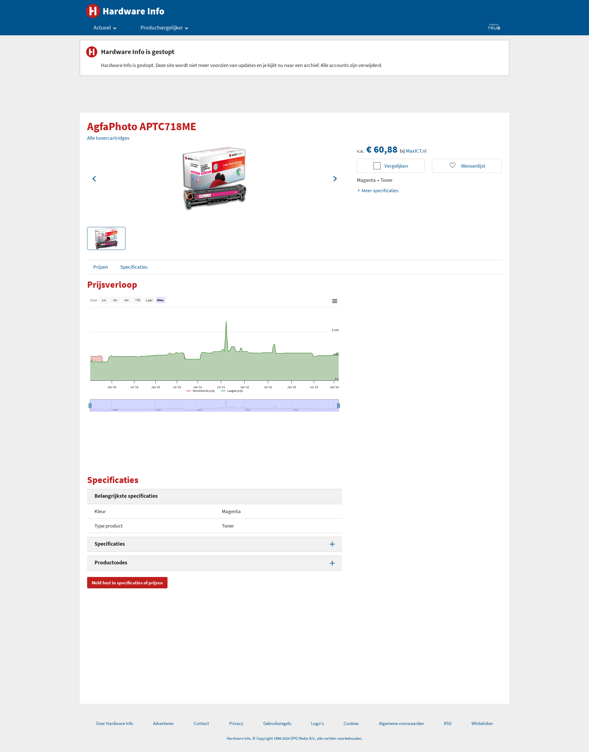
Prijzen (100, 266)
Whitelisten (482, 723)
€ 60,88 (382, 149)
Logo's (317, 723)
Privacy (236, 723)
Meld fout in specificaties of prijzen (127, 583)
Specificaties (134, 266)
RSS (448, 723)
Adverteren (163, 723)
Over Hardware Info (114, 723)
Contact (201, 723)
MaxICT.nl (416, 150)
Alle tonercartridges (108, 137)
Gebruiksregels (277, 723)
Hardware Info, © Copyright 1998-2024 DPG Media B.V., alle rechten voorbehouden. (294, 738)
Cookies (351, 723)
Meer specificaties (380, 190)
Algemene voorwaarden (401, 723)
